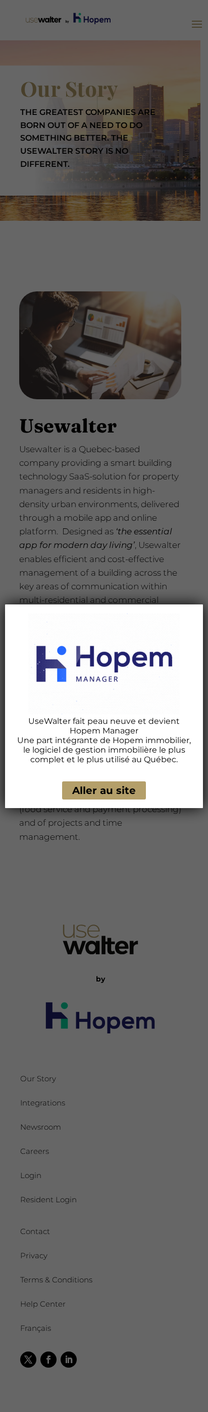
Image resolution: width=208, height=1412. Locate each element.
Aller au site (104, 790)
